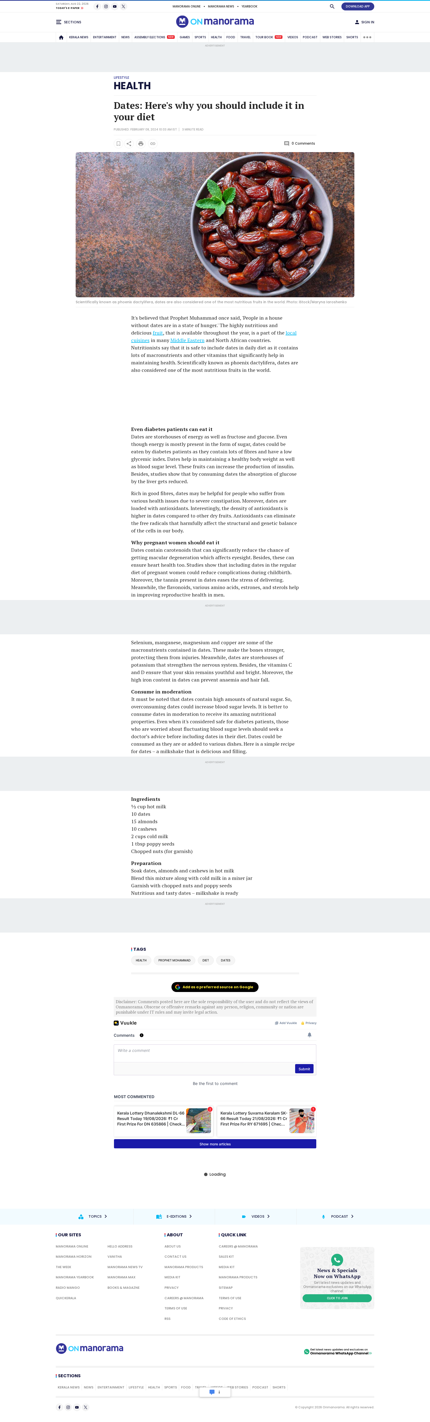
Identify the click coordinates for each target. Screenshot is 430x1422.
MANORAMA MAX (122, 1277)
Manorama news (221, 6)
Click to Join (337, 1298)
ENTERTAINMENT (104, 37)
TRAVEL (245, 37)
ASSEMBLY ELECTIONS (154, 37)
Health (132, 86)
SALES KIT (226, 1256)
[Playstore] (250, 1351)
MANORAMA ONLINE (187, 6)
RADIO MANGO (68, 1287)
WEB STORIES (332, 37)
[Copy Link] (153, 143)
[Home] (61, 37)
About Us (172, 1246)
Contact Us (175, 1256)
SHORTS (352, 37)
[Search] (332, 6)
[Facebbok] (59, 1407)
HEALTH (216, 37)
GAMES (185, 37)
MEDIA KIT (172, 1277)
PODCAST (310, 37)
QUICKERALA (66, 1298)
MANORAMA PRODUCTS (183, 1267)
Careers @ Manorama (184, 1298)
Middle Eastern (187, 340)
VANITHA (115, 1256)
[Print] (141, 143)
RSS (167, 1318)
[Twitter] (123, 6)
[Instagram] (106, 6)
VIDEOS (292, 37)
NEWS (125, 37)
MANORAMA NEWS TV (125, 1267)
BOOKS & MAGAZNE (124, 1287)
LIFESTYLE (136, 1387)
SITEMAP (226, 1287)
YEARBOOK (249, 6)
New (171, 37)
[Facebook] (97, 6)
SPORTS (200, 37)
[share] (129, 143)
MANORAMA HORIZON (74, 1256)
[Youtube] (114, 6)
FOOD (230, 37)
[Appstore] (285, 1351)
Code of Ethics (232, 1318)
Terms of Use (175, 1308)
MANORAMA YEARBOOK (75, 1277)
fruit (158, 332)
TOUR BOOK (268, 37)
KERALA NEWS (78, 37)
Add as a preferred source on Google (218, 987)
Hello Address (120, 1246)
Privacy (171, 1287)
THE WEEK (63, 1267)
